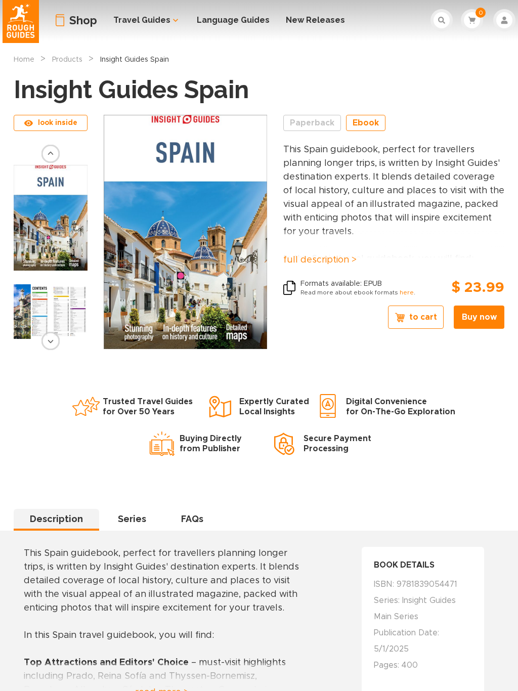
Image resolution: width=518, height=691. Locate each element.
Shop (83, 20)
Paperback (312, 123)
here (407, 292)
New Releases (315, 20)
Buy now (479, 317)
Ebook (366, 123)
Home (24, 59)
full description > (320, 260)
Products (67, 59)
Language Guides (233, 20)
